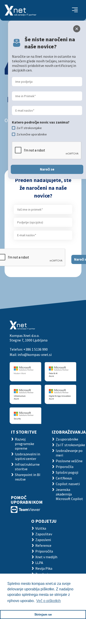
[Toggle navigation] (74, 10)
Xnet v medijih (46, 557)
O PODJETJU (43, 521)
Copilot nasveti (68, 483)
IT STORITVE (24, 432)
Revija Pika (43, 568)
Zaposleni (43, 539)
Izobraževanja (69, 432)
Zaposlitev (43, 534)
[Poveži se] (25, 509)
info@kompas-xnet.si (35, 354)
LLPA (39, 562)
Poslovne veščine (69, 461)
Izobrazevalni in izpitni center (27, 456)
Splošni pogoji (67, 472)
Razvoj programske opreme (24, 444)
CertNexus (64, 478)
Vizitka (40, 528)
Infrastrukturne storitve (27, 466)
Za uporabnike (67, 439)
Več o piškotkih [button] (48, 601)
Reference (43, 545)
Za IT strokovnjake (70, 445)
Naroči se (47, 169)
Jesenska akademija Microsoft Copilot (69, 494)
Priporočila (64, 466)
